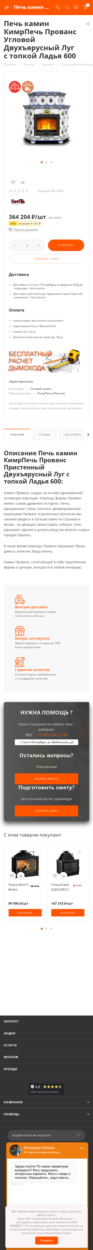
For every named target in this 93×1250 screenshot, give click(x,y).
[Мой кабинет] (76, 7)
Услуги (10, 1045)
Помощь (12, 1114)
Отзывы (45, 434)
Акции (10, 1033)
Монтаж (11, 1057)
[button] (41, 162)
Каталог (11, 1021)
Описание (17, 434)
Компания (13, 1102)
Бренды (10, 1069)
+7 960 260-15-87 (46, 738)
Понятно (46, 1240)
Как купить (73, 434)
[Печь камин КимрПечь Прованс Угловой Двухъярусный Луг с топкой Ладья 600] (46, 114)
